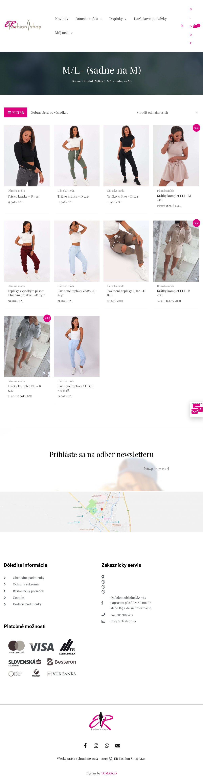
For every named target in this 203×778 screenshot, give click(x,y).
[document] (101, 389)
